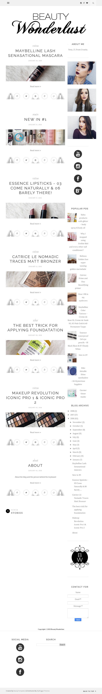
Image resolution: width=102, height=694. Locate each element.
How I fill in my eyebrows (83, 297)
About (35, 465)
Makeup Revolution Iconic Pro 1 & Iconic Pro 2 (35, 398)
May (74, 444)
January (76, 459)
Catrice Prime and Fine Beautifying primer (81, 281)
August (76, 433)
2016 (72, 418)
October (76, 426)
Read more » (35, 86)
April (75, 448)
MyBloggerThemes (43, 691)
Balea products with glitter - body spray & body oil (79, 221)
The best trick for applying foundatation (80, 509)
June (75, 441)
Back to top (89, 691)
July (74, 437)
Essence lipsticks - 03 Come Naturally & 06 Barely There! (35, 188)
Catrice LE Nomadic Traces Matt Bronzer (80, 498)
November (77, 422)
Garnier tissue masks (83, 393)
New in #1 (35, 119)
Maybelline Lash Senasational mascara (79, 466)
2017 (72, 415)
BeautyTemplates (19, 691)
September (77, 429)
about (35, 460)
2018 (72, 411)
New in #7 (83, 355)
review (35, 46)
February (77, 456)
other (35, 320)
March (75, 452)
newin (35, 114)
